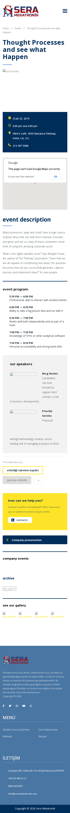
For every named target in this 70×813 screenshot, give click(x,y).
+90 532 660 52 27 (17, 778)
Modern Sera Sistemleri (16, 729)
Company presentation (27, 540)
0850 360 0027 (15, 786)
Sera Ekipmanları (48, 729)
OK (55, 176)
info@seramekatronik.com (22, 793)
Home (6, 28)
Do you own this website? (21, 176)
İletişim (43, 736)
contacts (21, 520)
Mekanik (7, 736)
